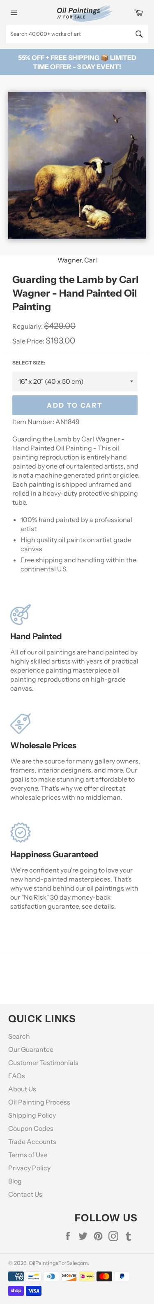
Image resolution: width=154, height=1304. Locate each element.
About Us (22, 1089)
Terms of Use (27, 1155)
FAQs (16, 1076)
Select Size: (28, 363)
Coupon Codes (30, 1128)
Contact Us (25, 1194)
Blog (15, 1181)
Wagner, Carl (77, 260)
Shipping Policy (32, 1115)
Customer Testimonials (43, 1062)
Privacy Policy (29, 1168)
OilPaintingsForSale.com (58, 1263)
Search (19, 1036)
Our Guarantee (30, 1049)
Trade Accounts (32, 1141)
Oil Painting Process (39, 1102)
